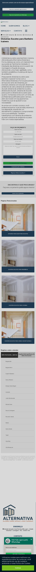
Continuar (18, 568)
